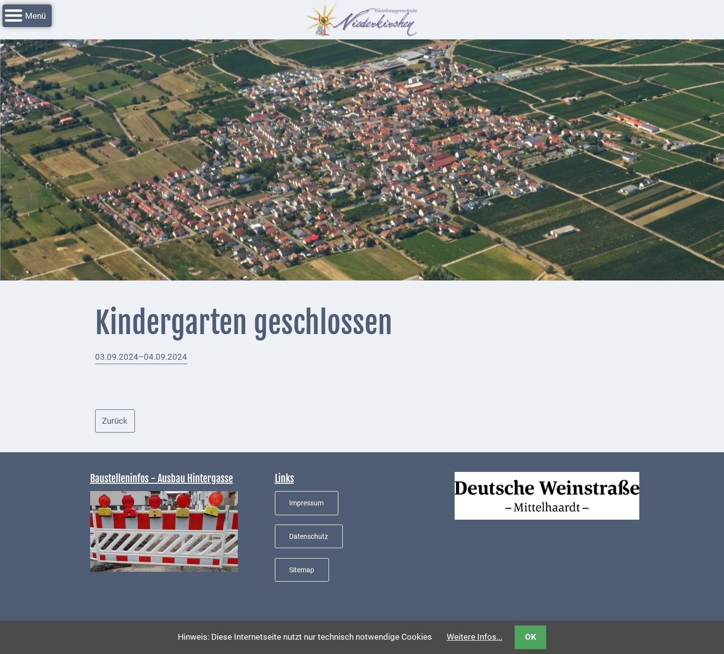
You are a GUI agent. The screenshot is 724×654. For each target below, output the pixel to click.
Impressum (306, 503)
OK (530, 637)
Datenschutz (308, 536)
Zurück (115, 421)
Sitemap (301, 570)
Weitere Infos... (474, 637)
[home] (362, 19)
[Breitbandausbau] (164, 531)
